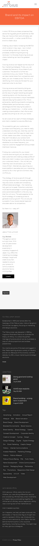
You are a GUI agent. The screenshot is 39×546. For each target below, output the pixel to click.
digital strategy (28, 440)
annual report (27, 415)
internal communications (19, 448)
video (23, 473)
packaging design (17, 466)
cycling (19, 437)
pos (4, 470)
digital (18, 440)
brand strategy (20, 429)
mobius (5, 455)
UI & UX (16, 473)
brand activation (22, 418)
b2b (12, 418)
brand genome (26, 426)
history (5, 448)
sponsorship (7, 473)
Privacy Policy (17, 540)
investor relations (9, 451)
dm (4, 444)
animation (16, 415)
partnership (29, 466)
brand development (21, 422)
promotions (11, 470)
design (26, 437)
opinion (6, 293)
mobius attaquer (16, 455)
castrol (30, 429)
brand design (8, 422)
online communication (27, 462)
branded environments (11, 426)
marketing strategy (24, 451)
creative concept (9, 437)
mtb (21, 459)
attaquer (6, 418)
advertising (7, 415)
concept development (11, 433)
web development (9, 477)
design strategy (9, 440)
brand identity (8, 429)
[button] (35, 4)
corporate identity (27, 433)
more (4, 362)
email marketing (13, 444)
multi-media (29, 459)
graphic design (25, 444)
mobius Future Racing (11, 459)
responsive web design (26, 470)
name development (10, 462)
